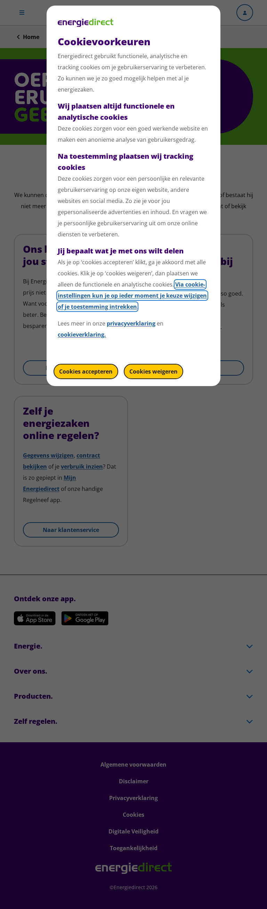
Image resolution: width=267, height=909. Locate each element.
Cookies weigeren (153, 371)
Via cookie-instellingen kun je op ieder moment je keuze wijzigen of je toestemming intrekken (132, 296)
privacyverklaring (131, 323)
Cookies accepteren (86, 371)
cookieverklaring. (82, 334)
